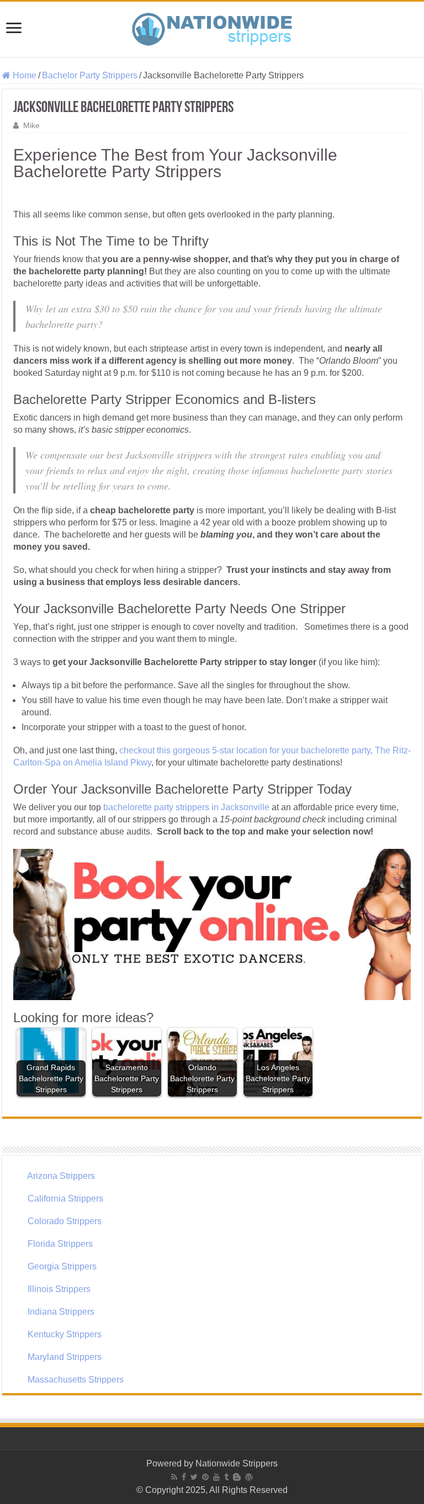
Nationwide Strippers (236, 1463)
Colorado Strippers (65, 1221)
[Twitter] (194, 1477)
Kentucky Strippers (65, 1334)
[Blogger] (237, 1477)
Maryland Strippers (65, 1357)
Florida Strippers (60, 1243)
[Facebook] (184, 1477)
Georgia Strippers (62, 1266)
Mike (31, 125)
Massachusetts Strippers (76, 1379)
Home (23, 75)
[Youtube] (216, 1477)
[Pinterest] (205, 1477)
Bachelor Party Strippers (89, 75)
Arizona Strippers (61, 1176)
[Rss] (174, 1477)
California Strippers (65, 1198)
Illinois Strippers (59, 1289)
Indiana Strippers (61, 1311)
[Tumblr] (226, 1477)
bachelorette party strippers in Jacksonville (186, 807)
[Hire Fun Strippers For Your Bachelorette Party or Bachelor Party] (212, 27)
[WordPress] (249, 1477)
